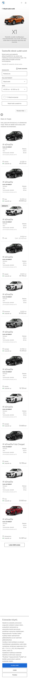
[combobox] (14, 81)
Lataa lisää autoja (14, 545)
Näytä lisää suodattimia (14, 103)
